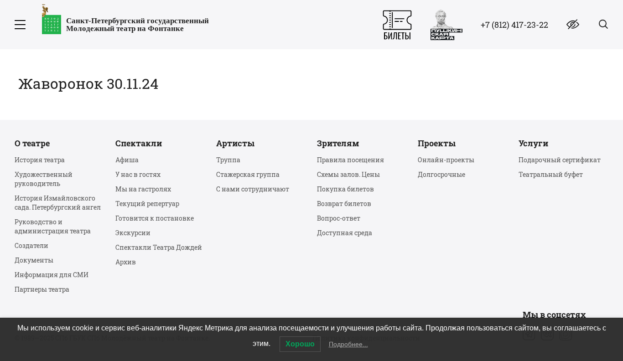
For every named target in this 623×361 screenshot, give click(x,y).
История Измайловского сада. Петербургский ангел (58, 202)
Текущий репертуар (147, 203)
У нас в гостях (138, 174)
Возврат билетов (344, 203)
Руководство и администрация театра (53, 226)
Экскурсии (133, 232)
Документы (34, 260)
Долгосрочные (441, 174)
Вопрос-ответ (338, 218)
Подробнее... (348, 344)
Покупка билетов (345, 189)
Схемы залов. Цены (348, 174)
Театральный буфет (551, 174)
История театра (40, 159)
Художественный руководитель (44, 179)
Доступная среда (344, 232)
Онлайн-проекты (446, 159)
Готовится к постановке (154, 218)
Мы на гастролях (143, 189)
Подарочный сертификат (560, 159)
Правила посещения (350, 159)
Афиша (127, 159)
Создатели (31, 245)
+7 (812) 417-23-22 (514, 24)
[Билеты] (397, 25)
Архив (125, 262)
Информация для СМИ (51, 274)
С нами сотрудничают (252, 189)
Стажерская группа (248, 174)
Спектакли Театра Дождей (158, 247)
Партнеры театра (42, 289)
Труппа (228, 159)
